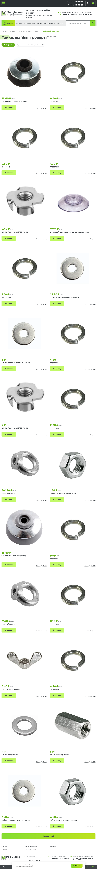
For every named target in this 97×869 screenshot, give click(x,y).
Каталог (10, 23)
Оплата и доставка (31, 846)
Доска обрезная (29, 23)
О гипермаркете (31, 849)
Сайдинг (19, 23)
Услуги (4, 849)
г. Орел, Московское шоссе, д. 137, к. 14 (77, 14)
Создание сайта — (80, 866)
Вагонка (39, 23)
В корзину (9, 107)
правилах (30, 866)
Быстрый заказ (41, 108)
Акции (59, 23)
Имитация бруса (49, 23)
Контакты (53, 846)
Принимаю (76, 865)
